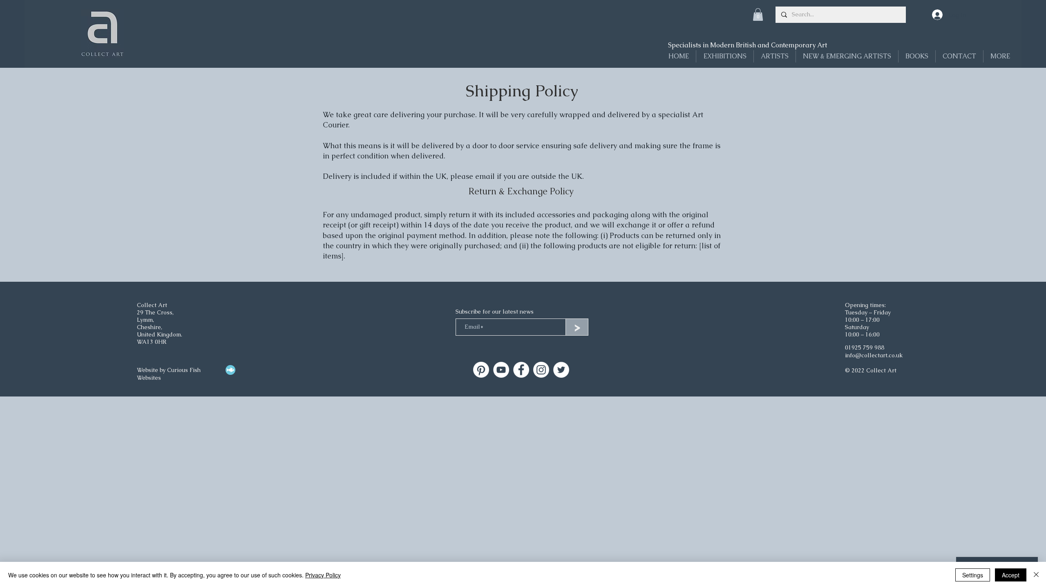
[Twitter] (561, 370)
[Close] (1036, 574)
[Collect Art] (481, 370)
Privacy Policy (323, 575)
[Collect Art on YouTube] (501, 370)
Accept (1010, 575)
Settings (972, 575)
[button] (758, 14)
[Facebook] (521, 370)
